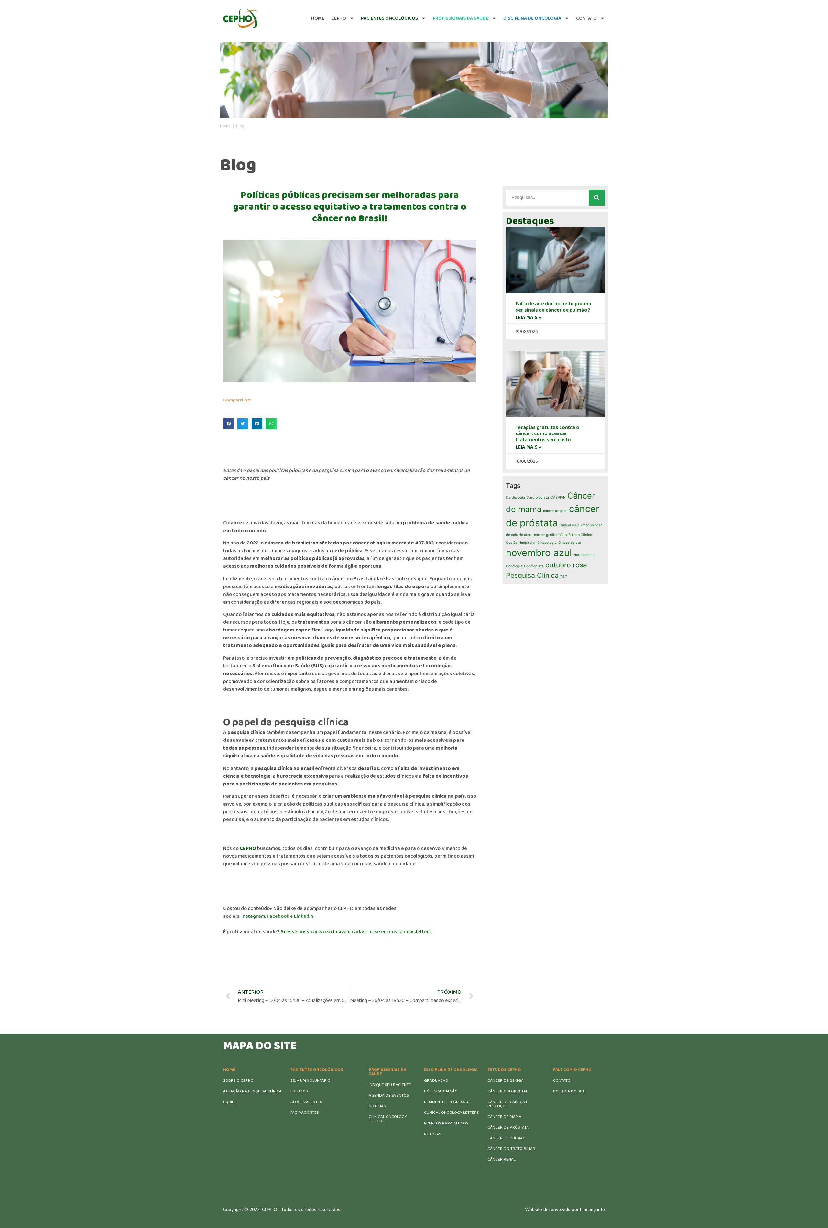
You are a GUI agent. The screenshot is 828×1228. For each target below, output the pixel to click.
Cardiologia (515, 497)
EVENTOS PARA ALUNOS (446, 1123)
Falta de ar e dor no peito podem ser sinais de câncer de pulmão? (553, 307)
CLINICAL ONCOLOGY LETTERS (388, 1118)
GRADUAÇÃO (436, 1080)
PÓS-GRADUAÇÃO (441, 1091)
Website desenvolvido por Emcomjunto (565, 1209)
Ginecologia (547, 543)
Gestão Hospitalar (521, 543)
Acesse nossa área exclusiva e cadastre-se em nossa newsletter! (355, 932)
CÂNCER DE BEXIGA (505, 1080)
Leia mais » (528, 318)
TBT (563, 577)
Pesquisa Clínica (532, 575)
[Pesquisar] (597, 198)
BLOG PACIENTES (306, 1102)
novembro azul (539, 552)
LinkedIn (303, 916)
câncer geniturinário (550, 535)
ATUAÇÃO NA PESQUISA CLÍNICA (252, 1091)
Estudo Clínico (580, 535)
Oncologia (514, 566)
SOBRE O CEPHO (238, 1080)
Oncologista (534, 566)
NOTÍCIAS (377, 1106)
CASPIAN (558, 497)
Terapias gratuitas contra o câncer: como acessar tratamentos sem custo (547, 433)
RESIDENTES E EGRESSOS (447, 1102)
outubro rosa (566, 565)
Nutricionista (583, 555)
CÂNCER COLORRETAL (507, 1091)
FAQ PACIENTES (304, 1112)
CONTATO (562, 1080)
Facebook (278, 916)
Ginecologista (569, 543)
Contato (586, 18)
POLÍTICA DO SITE (569, 1091)
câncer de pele (555, 511)
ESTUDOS (299, 1091)
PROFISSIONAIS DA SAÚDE (387, 1072)
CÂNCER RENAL (501, 1159)
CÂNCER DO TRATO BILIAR (511, 1149)
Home (317, 18)
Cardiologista (538, 497)
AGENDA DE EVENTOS (389, 1095)
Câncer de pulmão (574, 525)
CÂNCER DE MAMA (504, 1116)
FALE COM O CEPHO (572, 1070)
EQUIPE (230, 1102)
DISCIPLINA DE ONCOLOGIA (451, 1070)
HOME (229, 1070)
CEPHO (338, 18)
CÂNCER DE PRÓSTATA (508, 1127)
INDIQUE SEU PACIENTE (390, 1084)
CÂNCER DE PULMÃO (506, 1138)
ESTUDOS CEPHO (504, 1070)
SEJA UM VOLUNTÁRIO (310, 1080)
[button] (228, 423)
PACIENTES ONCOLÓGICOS (316, 1070)
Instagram (253, 916)
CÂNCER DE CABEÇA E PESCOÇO (507, 1104)
